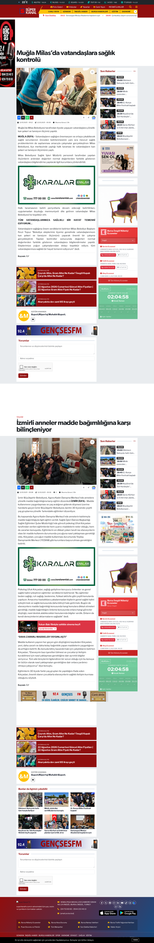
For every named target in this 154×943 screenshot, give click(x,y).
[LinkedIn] (118, 903)
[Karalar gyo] (56, 185)
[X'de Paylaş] (23, 117)
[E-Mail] (33, 319)
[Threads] (130, 903)
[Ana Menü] (135, 7)
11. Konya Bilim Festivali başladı (126, 104)
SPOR (119, 133)
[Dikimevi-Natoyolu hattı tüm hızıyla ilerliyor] (30, 799)
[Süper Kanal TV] (28, 11)
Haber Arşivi (115, 927)
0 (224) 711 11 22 (108, 267)
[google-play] (128, 913)
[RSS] (120, 906)
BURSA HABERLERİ (99, 12)
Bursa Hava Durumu (59, 923)
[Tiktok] (126, 903)
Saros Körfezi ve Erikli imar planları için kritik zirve (126, 126)
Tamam (135, 940)
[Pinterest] (110, 903)
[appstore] (107, 913)
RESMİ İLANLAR (116, 7)
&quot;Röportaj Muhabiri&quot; (48, 314)
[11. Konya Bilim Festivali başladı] (82, 799)
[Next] (134, 903)
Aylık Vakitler (106, 317)
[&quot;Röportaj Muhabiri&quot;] (23, 316)
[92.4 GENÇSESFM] (57, 330)
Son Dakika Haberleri (88, 927)
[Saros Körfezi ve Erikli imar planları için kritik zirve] (56, 821)
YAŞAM (120, 77)
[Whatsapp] (116, 906)
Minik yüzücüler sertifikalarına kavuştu (123, 93)
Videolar (73, 7)
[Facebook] (102, 903)
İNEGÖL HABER (81, 12)
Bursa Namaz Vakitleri (89, 923)
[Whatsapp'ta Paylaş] (27, 117)
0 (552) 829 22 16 (109, 255)
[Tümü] (134, 71)
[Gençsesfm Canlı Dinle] (63, 696)
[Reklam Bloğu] (118, 206)
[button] (135, 11)
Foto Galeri (58, 7)
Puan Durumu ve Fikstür (30, 927)
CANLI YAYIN (53, 12)
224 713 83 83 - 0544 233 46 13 (73, 909)
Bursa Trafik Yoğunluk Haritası (122, 923)
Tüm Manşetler (57, 927)
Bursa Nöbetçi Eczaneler (31, 923)
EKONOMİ (126, 12)
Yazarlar (86, 7)
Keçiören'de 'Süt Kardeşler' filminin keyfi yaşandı (126, 115)
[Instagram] (114, 903)
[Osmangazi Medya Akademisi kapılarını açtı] (82, 821)
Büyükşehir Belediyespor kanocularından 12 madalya (125, 137)
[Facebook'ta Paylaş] (19, 117)
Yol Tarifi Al (123, 255)
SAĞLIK (82, 935)
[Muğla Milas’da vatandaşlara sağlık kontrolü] (56, 91)
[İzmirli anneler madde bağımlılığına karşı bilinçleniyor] (56, 461)
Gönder (23, 375)
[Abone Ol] (94, 117)
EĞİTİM (115, 12)
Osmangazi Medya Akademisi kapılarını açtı (81, 831)
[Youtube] (122, 903)
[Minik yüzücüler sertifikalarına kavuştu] (56, 799)
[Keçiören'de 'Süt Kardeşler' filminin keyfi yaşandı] (30, 821)
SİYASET (73, 935)
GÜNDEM (67, 12)
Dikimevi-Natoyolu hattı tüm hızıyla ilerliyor (125, 82)
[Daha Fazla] (31, 117)
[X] (106, 903)
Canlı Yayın (100, 7)
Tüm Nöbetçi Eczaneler (119, 281)
